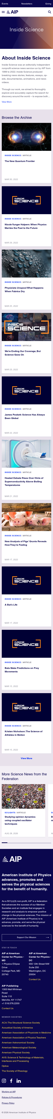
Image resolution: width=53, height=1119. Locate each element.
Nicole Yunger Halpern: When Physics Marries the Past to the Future (26, 226)
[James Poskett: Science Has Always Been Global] (26, 390)
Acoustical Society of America (17, 1027)
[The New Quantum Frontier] (26, 137)
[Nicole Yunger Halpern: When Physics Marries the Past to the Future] (26, 200)
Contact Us (34, 979)
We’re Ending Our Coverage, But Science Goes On (23, 353)
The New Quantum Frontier (20, 161)
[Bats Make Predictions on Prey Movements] (26, 644)
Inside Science (13, 155)
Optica (5, 1066)
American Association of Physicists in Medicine (26, 1032)
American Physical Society (16, 1052)
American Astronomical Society (18, 1042)
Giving (48, 3)
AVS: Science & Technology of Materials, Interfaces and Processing (23, 1059)
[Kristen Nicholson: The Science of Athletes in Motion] (26, 707)
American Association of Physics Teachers (24, 1037)
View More (7, 102)
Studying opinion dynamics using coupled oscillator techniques (20, 820)
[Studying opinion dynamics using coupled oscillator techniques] (23, 796)
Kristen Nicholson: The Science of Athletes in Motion (23, 733)
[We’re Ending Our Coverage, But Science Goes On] (26, 327)
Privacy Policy (8, 1103)
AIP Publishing (10, 985)
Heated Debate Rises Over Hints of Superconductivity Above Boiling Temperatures (24, 481)
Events (5, 3)
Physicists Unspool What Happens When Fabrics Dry (24, 289)
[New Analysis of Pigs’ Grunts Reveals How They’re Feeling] (26, 517)
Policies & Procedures (12, 1097)
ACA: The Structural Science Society (21, 1022)
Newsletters (26, 3)
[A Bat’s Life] (26, 580)
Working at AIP (9, 1091)
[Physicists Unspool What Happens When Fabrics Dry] (26, 264)
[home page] (13, 12)
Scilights (10, 812)
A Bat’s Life (11, 604)
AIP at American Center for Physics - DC (40, 957)
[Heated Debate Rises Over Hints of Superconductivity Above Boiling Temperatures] (26, 454)
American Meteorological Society (19, 1047)
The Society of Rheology (15, 1071)
